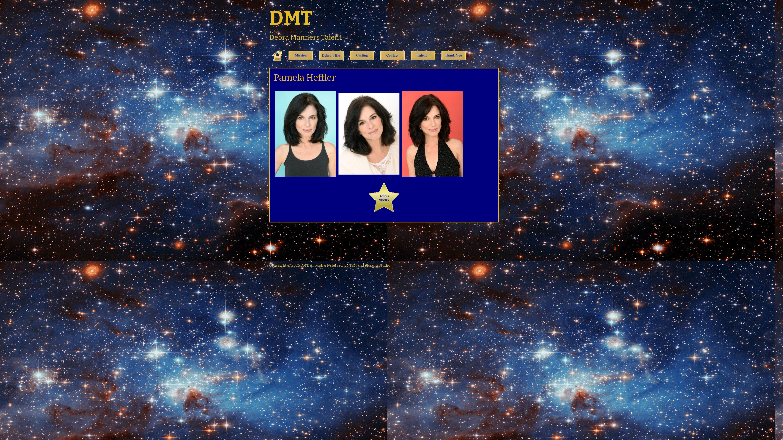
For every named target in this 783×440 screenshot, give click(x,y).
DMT (291, 18)
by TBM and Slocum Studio (367, 265)
